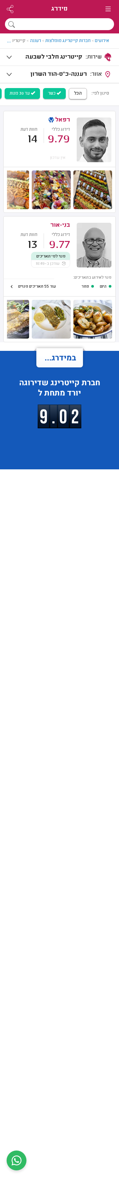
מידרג (59, 9)
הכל (78, 93)
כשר (52, 93)
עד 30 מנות (20, 93)
